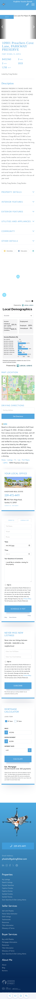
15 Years (19, 721)
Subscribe (18, 686)
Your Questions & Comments (13, 558)
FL (15, 460)
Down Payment (9, 737)
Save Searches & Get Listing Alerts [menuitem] (14, 900)
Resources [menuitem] (5, 922)
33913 (5, 463)
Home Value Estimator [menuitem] (9, 914)
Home (4, 460)
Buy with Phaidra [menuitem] (8, 939)
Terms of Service (12, 617)
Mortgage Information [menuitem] (9, 942)
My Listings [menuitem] (6, 879)
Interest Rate (9, 746)
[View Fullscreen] (4, 385)
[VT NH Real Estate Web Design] (18, 983)
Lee (19, 460)
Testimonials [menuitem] (6, 919)
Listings (10, 460)
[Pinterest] (17, 865)
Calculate (18, 759)
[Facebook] (10, 865)
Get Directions (18, 416)
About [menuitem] (4, 965)
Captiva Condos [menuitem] (7, 888)
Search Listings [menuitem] (7, 882)
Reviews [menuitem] (5, 971)
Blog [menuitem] (3, 968)
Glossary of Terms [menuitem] (8, 928)
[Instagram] (7, 865)
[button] (3, 27)
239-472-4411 (12, 495)
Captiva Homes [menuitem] (7, 891)
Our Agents (15, 505)
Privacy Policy (27, 599)
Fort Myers (26, 460)
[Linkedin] (3, 865)
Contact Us (7, 505)
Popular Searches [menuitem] (8, 885)
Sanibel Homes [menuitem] (7, 897)
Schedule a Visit (24, 520)
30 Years (10, 721)
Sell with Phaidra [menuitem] (8, 911)
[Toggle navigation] (33, 4)
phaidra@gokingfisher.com (14, 858)
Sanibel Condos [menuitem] (7, 894)
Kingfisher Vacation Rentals (22, 1)
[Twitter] (13, 865)
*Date (6, 542)
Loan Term (8, 717)
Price (6, 728)
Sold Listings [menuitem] (6, 917)
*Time (6, 550)
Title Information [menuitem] (8, 925)
